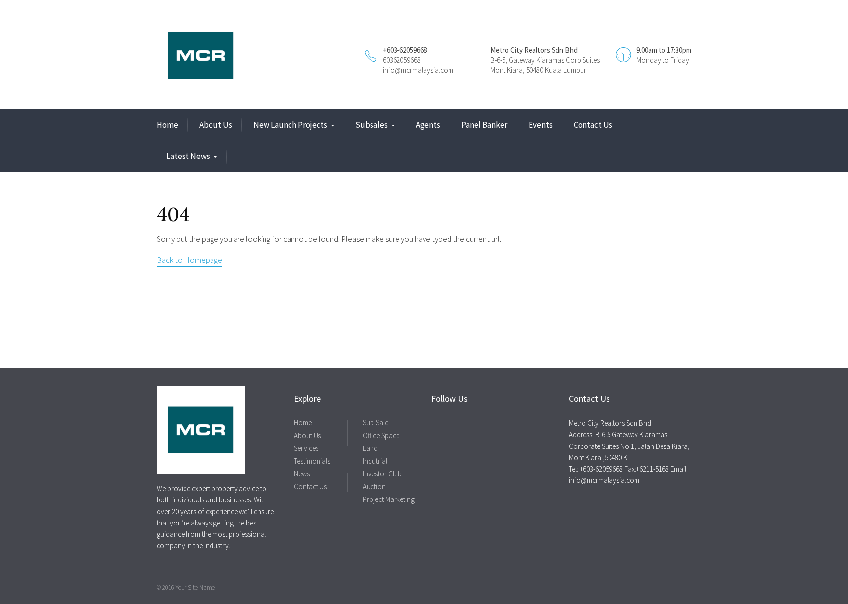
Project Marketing (389, 499)
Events (541, 124)
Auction (374, 486)
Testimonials (312, 461)
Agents (428, 124)
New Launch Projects (290, 124)
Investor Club (382, 473)
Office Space (381, 435)
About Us (215, 124)
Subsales (371, 124)
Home (167, 124)
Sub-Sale (375, 422)
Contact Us (593, 124)
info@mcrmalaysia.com (418, 70)
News (302, 473)
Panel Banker (484, 124)
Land (370, 448)
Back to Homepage (189, 259)
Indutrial (375, 461)
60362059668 (402, 60)
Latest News (188, 156)
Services (306, 448)
